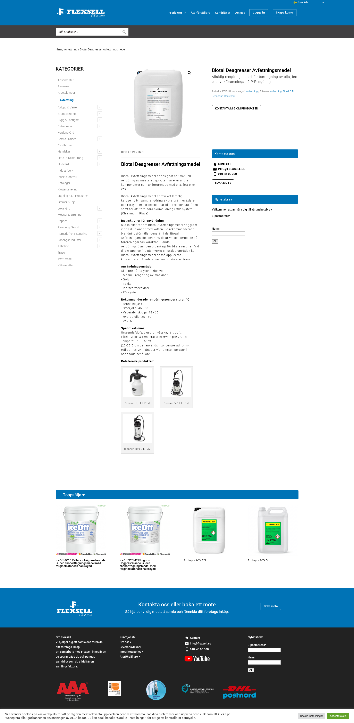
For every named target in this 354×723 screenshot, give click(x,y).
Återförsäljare (200, 12)
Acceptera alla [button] (338, 715)
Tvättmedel (65, 259)
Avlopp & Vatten (68, 107)
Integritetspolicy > (131, 651)
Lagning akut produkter (73, 195)
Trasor (62, 252)
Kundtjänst (222, 12)
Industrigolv (65, 170)
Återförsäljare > (130, 656)
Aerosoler (64, 86)
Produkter (175, 12)
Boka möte (223, 182)
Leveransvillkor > (131, 647)
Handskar (64, 151)
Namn (216, 228)
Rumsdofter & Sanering (72, 233)
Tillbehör (63, 246)
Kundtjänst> (127, 637)
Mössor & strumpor (70, 214)
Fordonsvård (66, 132)
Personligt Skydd (68, 227)
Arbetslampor (66, 92)
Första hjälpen (67, 139)
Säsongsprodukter (69, 240)
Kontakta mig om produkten (236, 108)
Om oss (240, 12)
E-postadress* (221, 215)
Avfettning (70, 49)
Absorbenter (66, 80)
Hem (59, 49)
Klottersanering (67, 189)
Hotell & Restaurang (70, 157)
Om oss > (125, 642)
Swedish (302, 2)
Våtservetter (66, 265)
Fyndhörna (65, 145)
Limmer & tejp (66, 202)
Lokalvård (64, 208)
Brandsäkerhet (67, 113)
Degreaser (229, 96)
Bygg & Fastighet (68, 120)
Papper (62, 221)
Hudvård (63, 164)
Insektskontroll (67, 177)
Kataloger (64, 183)
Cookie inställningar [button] (311, 715)
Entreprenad (66, 126)
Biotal (286, 91)
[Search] (124, 31)
